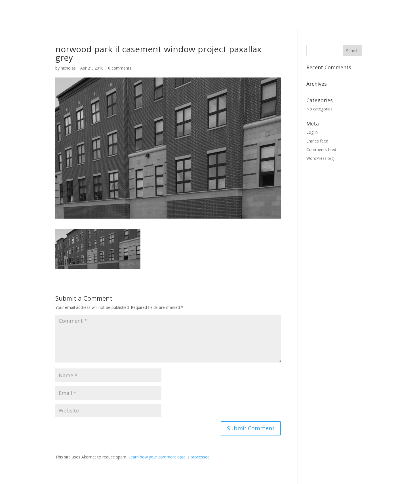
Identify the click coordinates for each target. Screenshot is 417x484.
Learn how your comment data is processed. (169, 457)
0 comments (119, 68)
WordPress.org (320, 158)
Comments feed (321, 149)
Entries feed (317, 141)
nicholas (68, 68)
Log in (312, 132)
